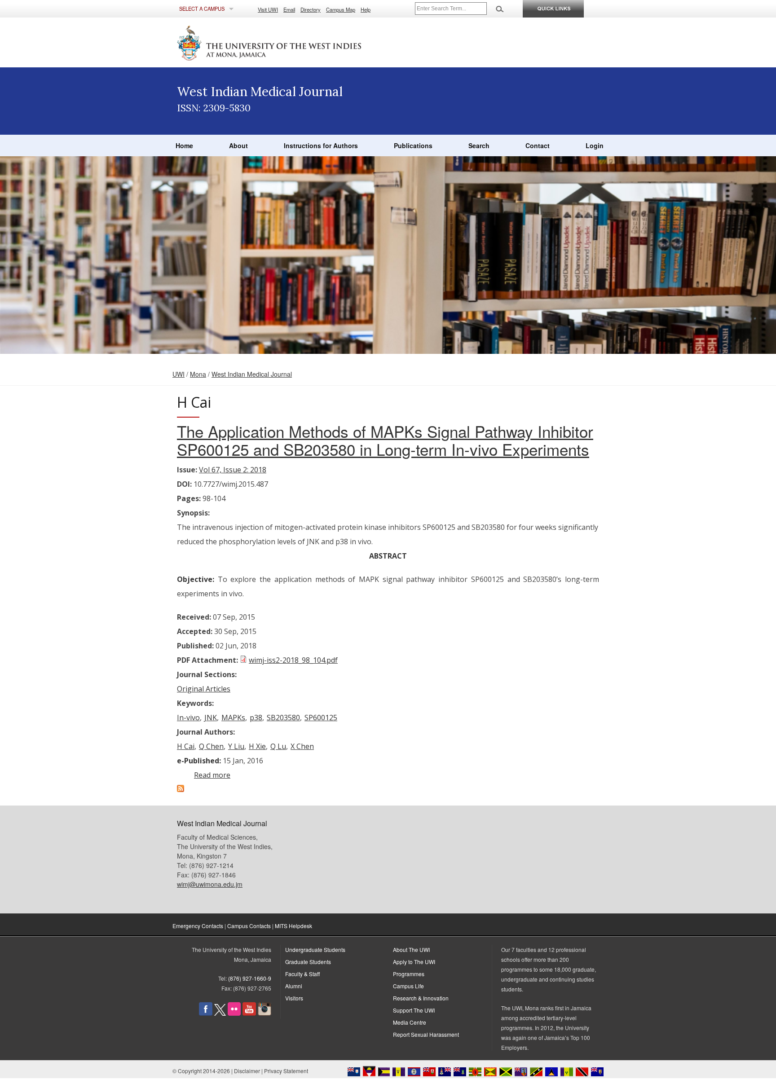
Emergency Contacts (197, 925)
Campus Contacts (249, 925)
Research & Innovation (421, 998)
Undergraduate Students (315, 949)
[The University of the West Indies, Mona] (293, 42)
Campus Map (340, 9)
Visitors (294, 998)
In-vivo (188, 717)
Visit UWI (268, 9)
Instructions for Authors (321, 145)
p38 (256, 717)
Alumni (293, 986)
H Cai (185, 746)
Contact (537, 145)
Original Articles (203, 689)
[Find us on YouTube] (249, 1013)
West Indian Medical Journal (252, 374)
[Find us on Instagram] (264, 1013)
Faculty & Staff (302, 974)
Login (595, 145)
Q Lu (278, 746)
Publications (413, 145)
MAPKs (233, 717)
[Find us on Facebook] (205, 1013)
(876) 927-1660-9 (249, 978)
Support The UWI (414, 1010)
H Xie (257, 746)
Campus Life (408, 986)
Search (478, 145)
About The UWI (411, 949)
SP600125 (320, 717)
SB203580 (283, 717)
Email (289, 9)
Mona (198, 374)
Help (365, 9)
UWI (178, 374)
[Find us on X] (220, 1013)
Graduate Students (308, 961)
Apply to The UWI (414, 961)
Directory (310, 9)
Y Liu (236, 746)
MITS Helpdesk (293, 925)
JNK (210, 717)
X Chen (302, 746)
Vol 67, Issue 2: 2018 (232, 470)
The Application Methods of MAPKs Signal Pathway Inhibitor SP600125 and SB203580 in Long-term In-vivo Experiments (385, 440)
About (238, 145)
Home (184, 145)
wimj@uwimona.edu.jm (209, 884)
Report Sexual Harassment (426, 1034)
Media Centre (409, 1022)
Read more (212, 775)
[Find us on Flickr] (234, 1013)
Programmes (408, 974)
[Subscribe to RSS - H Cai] (180, 789)
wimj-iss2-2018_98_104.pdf (293, 660)
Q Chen (211, 746)
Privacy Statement (286, 1071)
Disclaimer (247, 1071)
